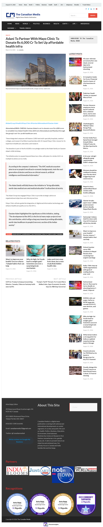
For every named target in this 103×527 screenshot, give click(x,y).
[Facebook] (86, 9)
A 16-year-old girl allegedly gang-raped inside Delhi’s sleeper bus (90, 159)
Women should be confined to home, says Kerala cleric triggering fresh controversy (90, 174)
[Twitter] (88, 9)
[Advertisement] (36, 107)
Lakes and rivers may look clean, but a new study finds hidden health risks (55, 262)
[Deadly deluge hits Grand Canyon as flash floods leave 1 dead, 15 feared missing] (75, 367)
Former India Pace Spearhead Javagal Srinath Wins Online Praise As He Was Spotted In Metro (90, 143)
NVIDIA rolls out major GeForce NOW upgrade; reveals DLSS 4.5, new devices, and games (89, 303)
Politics (38, 4)
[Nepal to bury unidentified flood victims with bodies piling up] (75, 187)
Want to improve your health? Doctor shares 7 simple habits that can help (15, 262)
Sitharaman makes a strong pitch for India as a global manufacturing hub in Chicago (90, 339)
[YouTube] (96, 9)
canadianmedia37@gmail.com (20, 428)
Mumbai (60, 234)
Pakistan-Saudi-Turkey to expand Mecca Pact (89, 95)
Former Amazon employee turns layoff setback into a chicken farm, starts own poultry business (89, 110)
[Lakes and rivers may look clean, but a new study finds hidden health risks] (56, 257)
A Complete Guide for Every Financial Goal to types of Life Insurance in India (90, 81)
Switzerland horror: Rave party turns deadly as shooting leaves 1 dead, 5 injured (90, 286)
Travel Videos (86, 4)
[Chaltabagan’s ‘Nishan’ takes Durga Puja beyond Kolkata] (75, 124)
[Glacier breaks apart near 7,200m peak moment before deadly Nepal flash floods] (75, 201)
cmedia (21, 50)
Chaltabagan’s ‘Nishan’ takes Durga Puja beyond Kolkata (89, 127)
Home (20, 4)
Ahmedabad (26, 234)
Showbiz (76, 4)
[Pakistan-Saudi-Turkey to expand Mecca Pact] (75, 93)
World (30, 4)
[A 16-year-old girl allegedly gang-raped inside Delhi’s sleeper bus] (75, 156)
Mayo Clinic (52, 234)
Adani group (16, 234)
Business (44, 4)
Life (62, 4)
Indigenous (69, 4)
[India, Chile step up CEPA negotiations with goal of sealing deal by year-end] (75, 266)
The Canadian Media (23, 519)
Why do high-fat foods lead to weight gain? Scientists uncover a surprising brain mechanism (35, 263)
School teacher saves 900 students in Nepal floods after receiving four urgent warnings (89, 252)
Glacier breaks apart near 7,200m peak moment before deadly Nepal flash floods (90, 205)
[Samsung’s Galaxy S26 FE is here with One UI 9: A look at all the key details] (75, 217)
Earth (55, 4)
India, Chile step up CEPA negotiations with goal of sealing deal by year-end (90, 270)
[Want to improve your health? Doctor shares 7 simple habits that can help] (15, 257)
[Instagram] (94, 9)
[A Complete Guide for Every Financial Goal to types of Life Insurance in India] (75, 77)
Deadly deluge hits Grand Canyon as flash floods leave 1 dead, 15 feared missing (90, 371)
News (25, 4)
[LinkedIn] (91, 9)
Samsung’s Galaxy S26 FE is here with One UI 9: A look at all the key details (90, 220)
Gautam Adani (36, 234)
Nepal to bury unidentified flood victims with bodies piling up (89, 189)
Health (50, 4)
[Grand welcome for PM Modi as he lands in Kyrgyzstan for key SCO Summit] (75, 351)
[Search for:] (83, 15)
